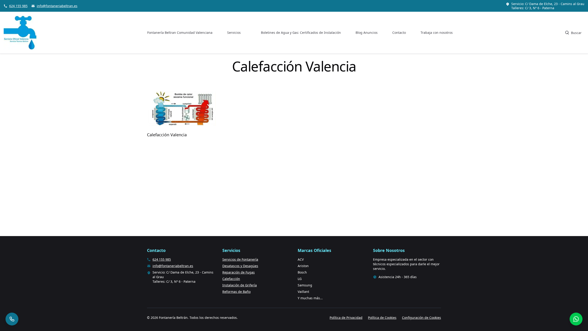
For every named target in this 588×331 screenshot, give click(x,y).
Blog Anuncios (367, 32)
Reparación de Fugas (238, 272)
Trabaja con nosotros (437, 32)
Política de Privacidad (346, 317)
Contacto (399, 32)
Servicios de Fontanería (240, 259)
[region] (59, 295)
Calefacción (231, 279)
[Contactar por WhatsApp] (576, 319)
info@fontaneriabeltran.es (57, 6)
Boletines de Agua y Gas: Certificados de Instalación (301, 32)
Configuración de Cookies (421, 317)
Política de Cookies (382, 317)
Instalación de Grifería (239, 285)
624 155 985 (18, 6)
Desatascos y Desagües (240, 266)
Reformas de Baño (236, 291)
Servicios (234, 32)
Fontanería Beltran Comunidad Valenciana (179, 32)
